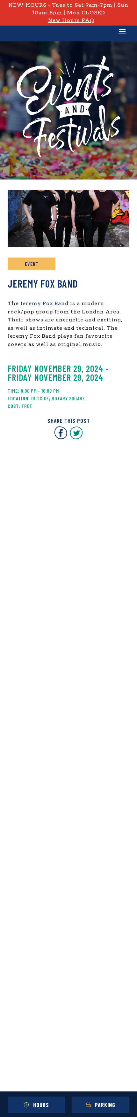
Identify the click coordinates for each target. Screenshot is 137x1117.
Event (32, 264)
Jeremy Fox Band (44, 303)
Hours (41, 1104)
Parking (105, 1104)
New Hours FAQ (71, 20)
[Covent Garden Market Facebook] (60, 438)
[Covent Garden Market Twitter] (76, 438)
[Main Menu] (122, 32)
